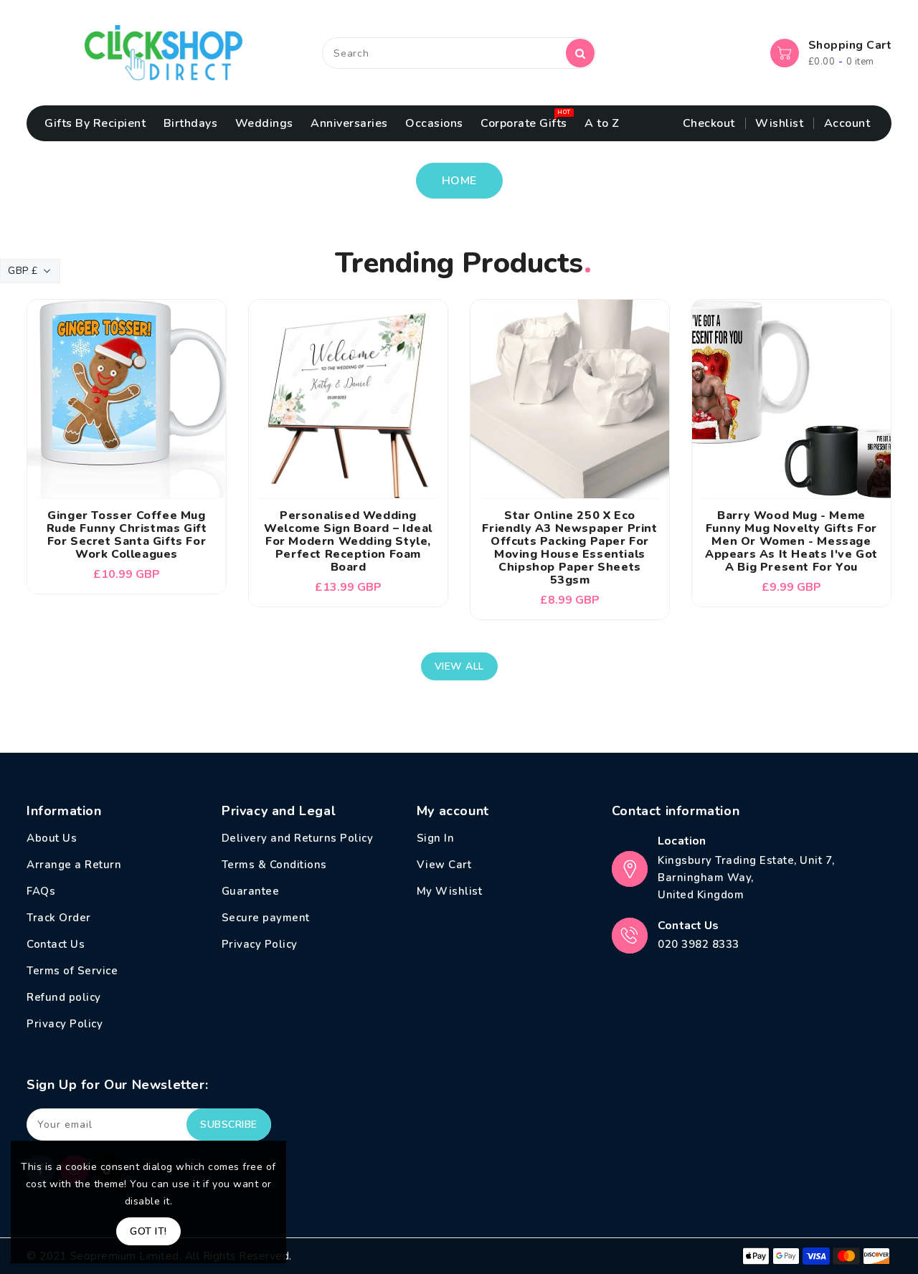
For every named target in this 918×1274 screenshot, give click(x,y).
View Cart (444, 864)
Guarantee (251, 891)
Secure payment (266, 918)
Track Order (59, 918)
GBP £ (23, 270)
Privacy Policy (65, 1024)
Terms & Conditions (274, 864)
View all (459, 666)
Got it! (148, 1231)
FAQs (41, 891)
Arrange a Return (74, 864)
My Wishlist (450, 891)
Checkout (709, 123)
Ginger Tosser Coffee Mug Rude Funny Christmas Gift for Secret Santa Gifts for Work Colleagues (127, 535)
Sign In (436, 838)
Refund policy (64, 997)
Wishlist (779, 123)
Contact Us (56, 944)
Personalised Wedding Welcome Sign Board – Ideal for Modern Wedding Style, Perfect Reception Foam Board (348, 541)
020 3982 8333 (698, 944)
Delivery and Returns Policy (298, 838)
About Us (52, 838)
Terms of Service (72, 971)
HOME (459, 181)
